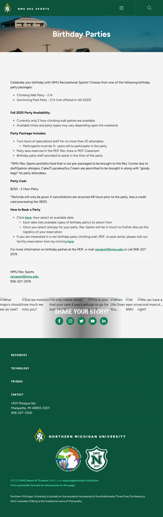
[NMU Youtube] (93, 321)
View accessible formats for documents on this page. (42, 485)
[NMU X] (81, 321)
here (28, 217)
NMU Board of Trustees (34, 480)
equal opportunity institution (80, 480)
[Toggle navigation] (121, 8)
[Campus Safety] (96, 459)
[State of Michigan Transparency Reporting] (68, 459)
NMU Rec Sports (34, 9)
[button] (149, 8)
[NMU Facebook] (59, 321)
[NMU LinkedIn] (104, 321)
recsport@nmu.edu (109, 249)
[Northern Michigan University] (7, 8)
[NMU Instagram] (70, 321)
